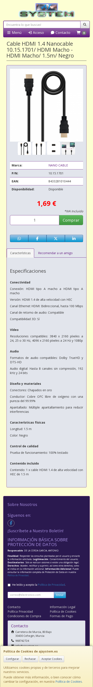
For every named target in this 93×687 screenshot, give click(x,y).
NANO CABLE (58, 165)
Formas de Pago (61, 616)
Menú (16, 32)
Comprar (71, 220)
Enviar (60, 595)
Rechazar (30, 659)
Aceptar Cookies (52, 659)
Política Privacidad (20, 611)
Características (20, 253)
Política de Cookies (68, 681)
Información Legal (62, 607)
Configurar (12, 659)
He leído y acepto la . (39, 585)
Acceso (38, 32)
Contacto (62, 32)
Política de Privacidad (18, 575)
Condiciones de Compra (24, 616)
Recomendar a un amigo (55, 253)
